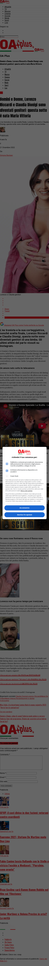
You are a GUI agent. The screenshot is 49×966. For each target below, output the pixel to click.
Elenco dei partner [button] (26, 491)
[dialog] (25, 483)
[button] (24, 476)
